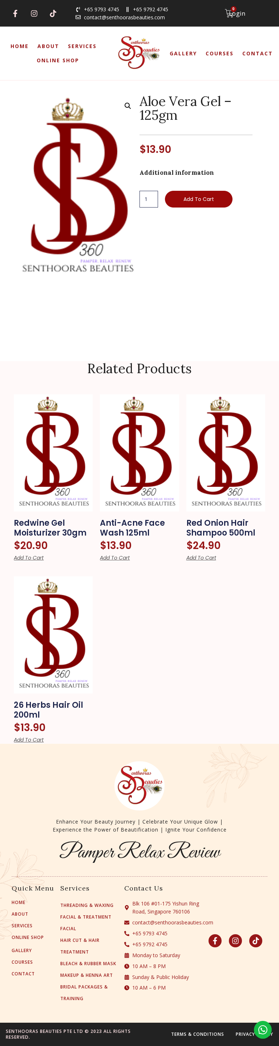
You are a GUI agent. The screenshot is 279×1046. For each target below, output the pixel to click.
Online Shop (58, 60)
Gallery (183, 53)
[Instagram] (34, 13)
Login (237, 13)
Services (82, 46)
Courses (220, 53)
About (48, 46)
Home (20, 46)
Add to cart (198, 199)
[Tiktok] (53, 13)
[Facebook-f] (15, 13)
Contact (257, 53)
